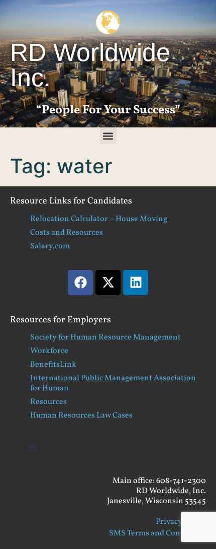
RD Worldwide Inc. (90, 65)
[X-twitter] (108, 282)
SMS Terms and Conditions (157, 533)
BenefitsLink (53, 364)
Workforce (49, 351)
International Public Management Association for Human (113, 383)
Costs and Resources (66, 232)
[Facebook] (80, 282)
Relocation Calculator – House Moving (98, 219)
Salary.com (50, 246)
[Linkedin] (135, 282)
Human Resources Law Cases (81, 415)
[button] (108, 135)
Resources (48, 401)
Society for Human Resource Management (105, 337)
